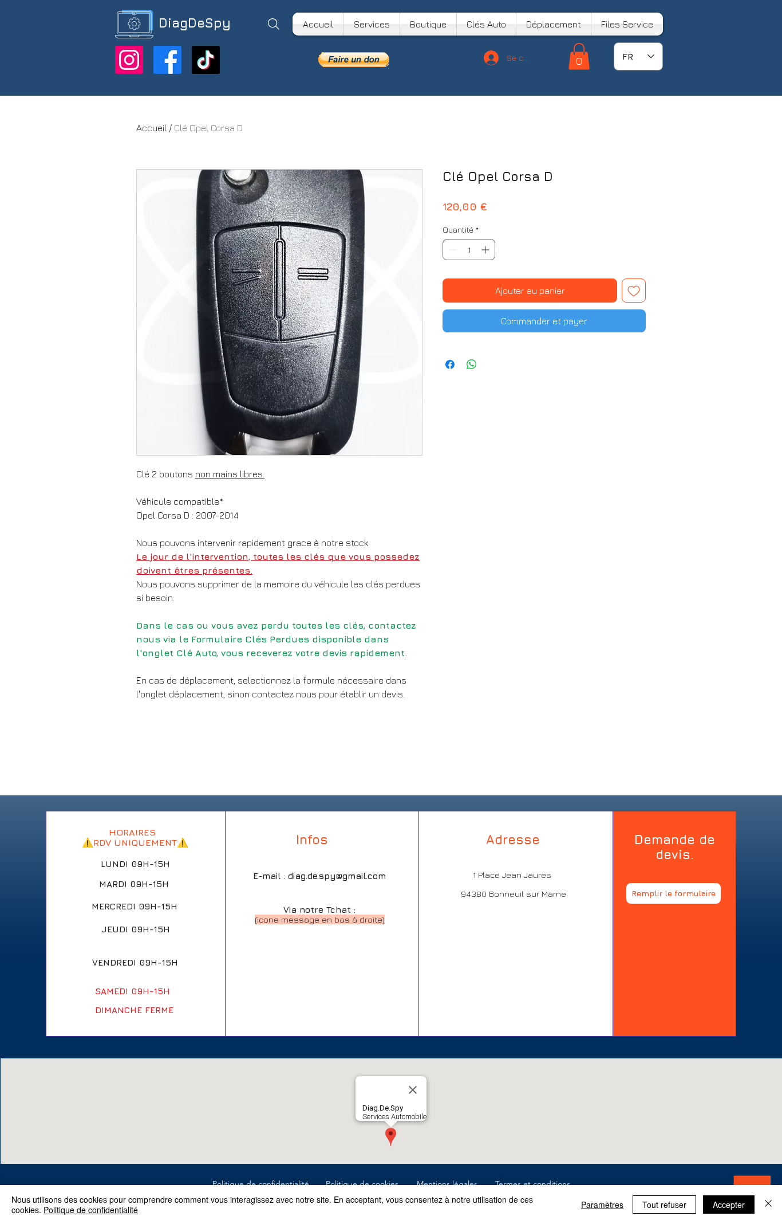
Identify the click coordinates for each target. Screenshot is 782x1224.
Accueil (151, 128)
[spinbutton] (469, 250)
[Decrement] (451, 250)
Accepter (729, 1204)
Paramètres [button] (602, 1204)
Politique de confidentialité (91, 1209)
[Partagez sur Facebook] (450, 364)
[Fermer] (768, 1204)
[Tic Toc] (206, 60)
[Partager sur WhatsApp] (472, 364)
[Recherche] (273, 24)
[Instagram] (129, 60)
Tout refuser (664, 1204)
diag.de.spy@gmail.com (337, 876)
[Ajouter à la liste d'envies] (634, 290)
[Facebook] (167, 60)
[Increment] (486, 250)
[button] (353, 59)
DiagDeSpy (195, 22)
